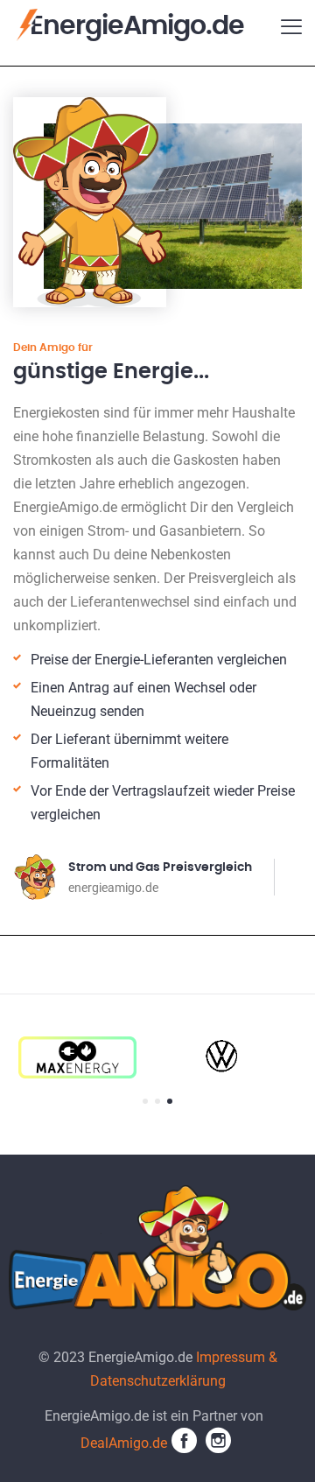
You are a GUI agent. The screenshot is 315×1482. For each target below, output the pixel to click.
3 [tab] (169, 1101)
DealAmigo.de (123, 1443)
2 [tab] (157, 1101)
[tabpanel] (214, 1057)
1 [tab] (145, 1101)
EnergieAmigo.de (137, 26)
